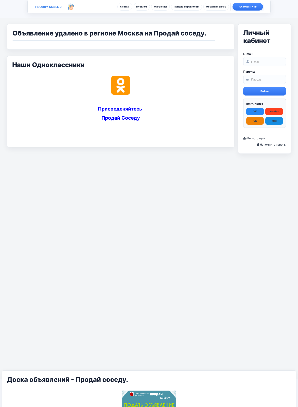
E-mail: (248, 54)
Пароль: (249, 71)
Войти (264, 91)
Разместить (248, 6)
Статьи (125, 6)
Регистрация (256, 138)
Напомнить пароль (272, 144)
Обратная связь (216, 6)
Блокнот (141, 6)
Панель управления (186, 6)
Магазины (160, 6)
